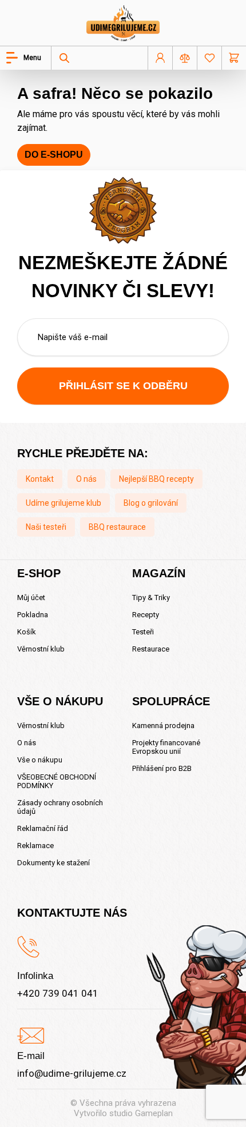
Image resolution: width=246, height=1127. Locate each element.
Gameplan (154, 1113)
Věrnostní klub (41, 649)
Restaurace (150, 649)
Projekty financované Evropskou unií (166, 747)
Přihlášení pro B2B (162, 768)
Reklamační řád (42, 828)
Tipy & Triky (151, 597)
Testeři (143, 632)
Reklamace (35, 845)
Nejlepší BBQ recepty (156, 478)
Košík (26, 632)
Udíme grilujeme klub (63, 502)
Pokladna (32, 614)
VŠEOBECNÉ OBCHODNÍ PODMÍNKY (56, 781)
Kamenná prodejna (163, 725)
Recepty (145, 614)
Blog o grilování (151, 502)
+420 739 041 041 (57, 993)
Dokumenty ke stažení (53, 862)
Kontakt (40, 478)
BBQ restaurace (117, 526)
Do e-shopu (54, 154)
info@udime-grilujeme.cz (71, 1073)
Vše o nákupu (39, 760)
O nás (86, 478)
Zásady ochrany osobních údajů (60, 807)
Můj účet (31, 597)
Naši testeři (46, 526)
